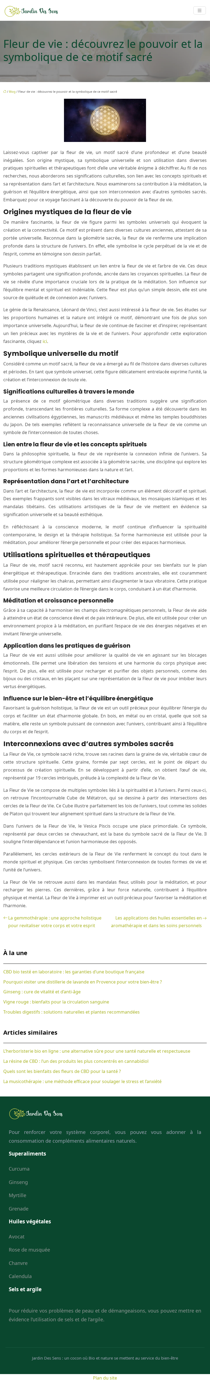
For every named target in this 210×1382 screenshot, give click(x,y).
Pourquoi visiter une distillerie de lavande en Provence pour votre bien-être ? (82, 982)
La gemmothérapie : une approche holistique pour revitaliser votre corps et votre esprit (54, 922)
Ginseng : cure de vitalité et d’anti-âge (42, 992)
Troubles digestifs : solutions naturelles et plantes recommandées (71, 1012)
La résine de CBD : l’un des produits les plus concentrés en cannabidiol (75, 1061)
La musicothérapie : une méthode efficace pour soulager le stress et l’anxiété (82, 1081)
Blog (12, 91)
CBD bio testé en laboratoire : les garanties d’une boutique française (73, 972)
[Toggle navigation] (199, 10)
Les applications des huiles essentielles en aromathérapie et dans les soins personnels (156, 922)
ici (45, 341)
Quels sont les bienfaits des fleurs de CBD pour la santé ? (62, 1071)
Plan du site (105, 1378)
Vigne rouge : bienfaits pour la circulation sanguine (56, 1002)
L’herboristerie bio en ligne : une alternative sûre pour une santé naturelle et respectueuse (96, 1051)
